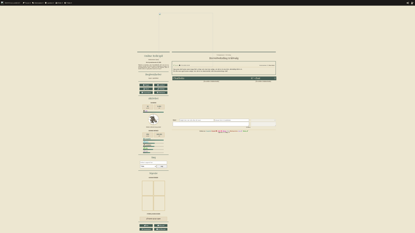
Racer (147, 89)
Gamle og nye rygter (154, 219)
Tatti (228, 131)
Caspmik (208, 131)
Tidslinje (161, 89)
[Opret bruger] (412, 3)
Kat (147, 225)
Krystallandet (12, 3)
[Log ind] (407, 3)
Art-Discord (161, 229)
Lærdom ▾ (50, 3)
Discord (161, 225)
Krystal (213, 131)
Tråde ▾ (69, 3)
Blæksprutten (234, 131)
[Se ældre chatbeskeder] (211, 81)
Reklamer (162, 92)
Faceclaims (147, 92)
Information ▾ (38, 3)
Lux (146, 111)
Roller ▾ (60, 3)
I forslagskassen (153, 214)
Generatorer (147, 229)
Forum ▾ (28, 3)
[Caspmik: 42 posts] (153, 119)
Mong (224, 131)
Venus (245, 131)
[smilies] (248, 127)
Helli (219, 131)
